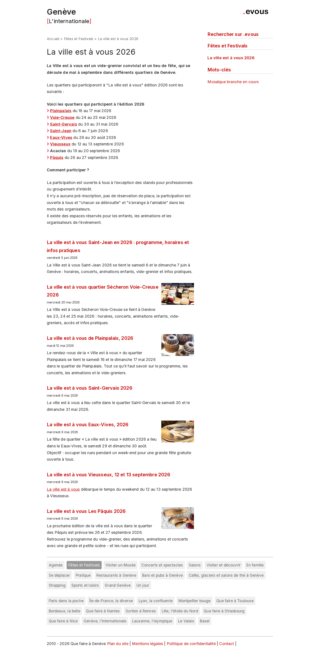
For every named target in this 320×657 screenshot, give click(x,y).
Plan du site (117, 643)
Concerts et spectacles (162, 565)
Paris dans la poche (66, 600)
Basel (204, 621)
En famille (255, 565)
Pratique (83, 575)
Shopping (57, 585)
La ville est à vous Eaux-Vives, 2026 (87, 424)
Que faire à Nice (63, 621)
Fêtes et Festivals (78, 39)
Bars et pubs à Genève (162, 575)
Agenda (56, 565)
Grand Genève (118, 585)
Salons (195, 565)
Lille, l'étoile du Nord (180, 611)
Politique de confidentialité (192, 643)
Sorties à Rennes (141, 611)
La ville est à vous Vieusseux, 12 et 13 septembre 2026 (108, 474)
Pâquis (56, 157)
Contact (227, 643)
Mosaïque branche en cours (233, 81)
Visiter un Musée (121, 565)
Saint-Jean (60, 130)
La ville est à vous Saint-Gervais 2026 (89, 388)
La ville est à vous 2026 (230, 58)
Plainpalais (60, 110)
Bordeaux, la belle (64, 611)
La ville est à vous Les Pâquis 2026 (86, 511)
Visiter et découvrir (224, 565)
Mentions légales (148, 643)
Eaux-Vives (61, 137)
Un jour (142, 585)
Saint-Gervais (63, 124)
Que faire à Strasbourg (224, 611)
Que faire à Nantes (103, 611)
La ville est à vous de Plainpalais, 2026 (90, 338)
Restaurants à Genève (116, 575)
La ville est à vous (63, 489)
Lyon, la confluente (156, 600)
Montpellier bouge (195, 600)
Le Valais (186, 621)
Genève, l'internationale (105, 621)
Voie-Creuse (62, 117)
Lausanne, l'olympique (152, 621)
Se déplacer (59, 575)
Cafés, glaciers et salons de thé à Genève (226, 575)
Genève (61, 12)
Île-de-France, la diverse (111, 600)
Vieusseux (60, 144)
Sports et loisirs (85, 585)
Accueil (53, 39)
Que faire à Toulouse (235, 600)
